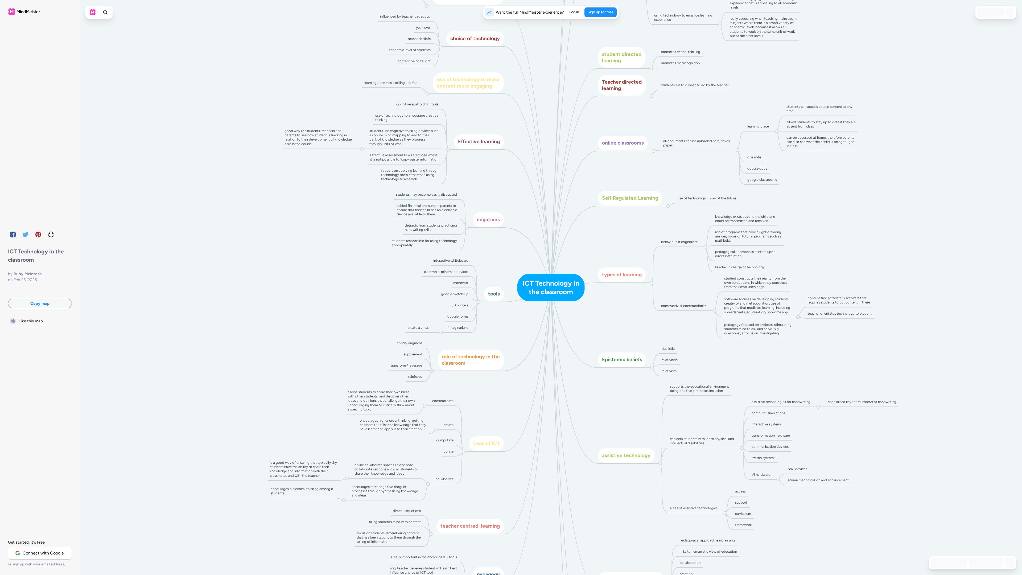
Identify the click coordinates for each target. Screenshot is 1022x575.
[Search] (105, 12)
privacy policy (737, 557)
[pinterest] (38, 234)
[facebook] (13, 234)
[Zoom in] (996, 563)
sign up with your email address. (38, 564)
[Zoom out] (973, 563)
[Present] (999, 12)
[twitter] (25, 234)
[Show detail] (1009, 563)
